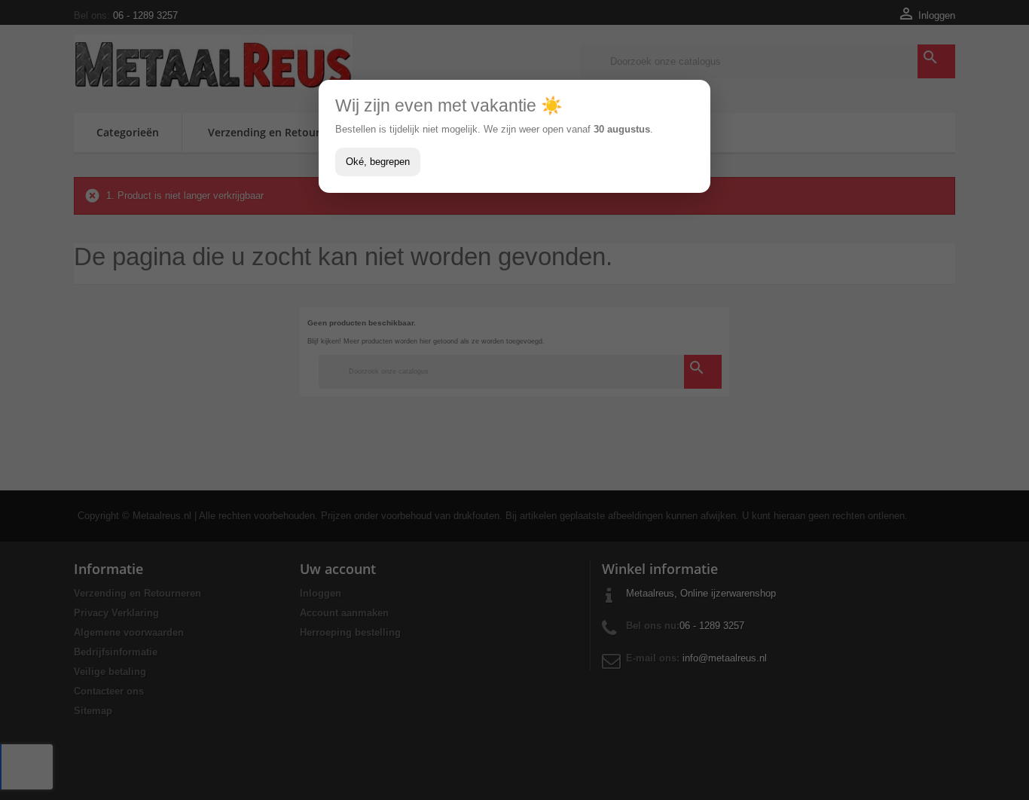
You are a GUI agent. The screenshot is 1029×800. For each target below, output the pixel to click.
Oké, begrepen (378, 161)
